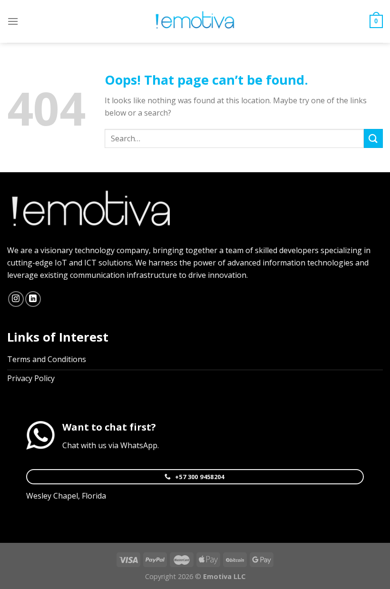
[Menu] (13, 21)
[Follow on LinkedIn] (33, 299)
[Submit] (373, 138)
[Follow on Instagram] (16, 299)
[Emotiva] (195, 21)
